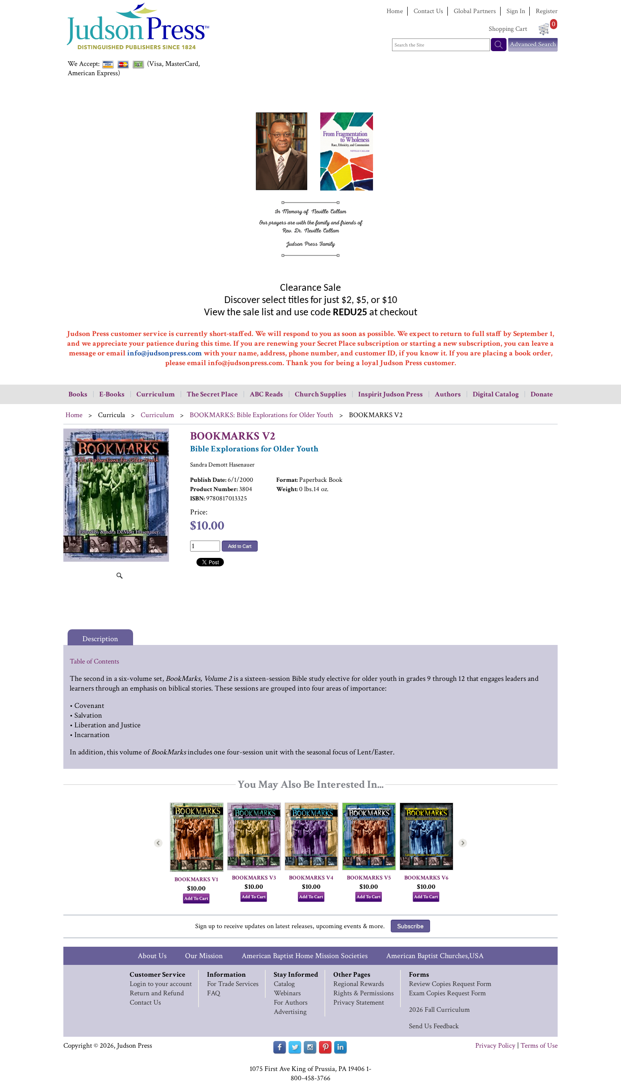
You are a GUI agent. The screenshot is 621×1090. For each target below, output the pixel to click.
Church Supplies (320, 394)
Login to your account (161, 984)
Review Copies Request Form (450, 984)
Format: (287, 480)
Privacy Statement (358, 1002)
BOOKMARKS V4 (311, 878)
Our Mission (204, 956)
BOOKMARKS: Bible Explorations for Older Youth (261, 415)
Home (395, 11)
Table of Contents (94, 661)
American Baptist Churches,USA (435, 956)
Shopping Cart (508, 29)
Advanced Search (533, 44)
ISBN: (197, 498)
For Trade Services (233, 984)
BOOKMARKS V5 (369, 878)
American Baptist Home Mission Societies (305, 956)
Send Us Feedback (434, 1026)
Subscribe (410, 926)
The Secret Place (212, 394)
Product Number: (214, 489)
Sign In (516, 11)
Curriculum (155, 394)
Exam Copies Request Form (447, 993)
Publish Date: (208, 480)
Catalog (284, 984)
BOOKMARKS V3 (254, 878)
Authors (448, 394)
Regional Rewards (358, 984)
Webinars (287, 993)
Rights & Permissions (363, 993)
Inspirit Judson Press (390, 394)
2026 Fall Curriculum (439, 1009)
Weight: (287, 489)
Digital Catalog (496, 394)
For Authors (291, 1002)
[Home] (137, 50)
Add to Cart (239, 546)
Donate (542, 394)
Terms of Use (539, 1045)
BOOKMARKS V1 (196, 879)
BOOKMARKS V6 (426, 878)
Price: (198, 512)
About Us (152, 956)
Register (547, 11)
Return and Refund (157, 993)
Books (77, 394)
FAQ (213, 993)
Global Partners (475, 11)
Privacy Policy (495, 1045)
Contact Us (428, 11)
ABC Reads (266, 394)
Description (100, 639)
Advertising (290, 1011)
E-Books (112, 394)
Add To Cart (196, 899)
